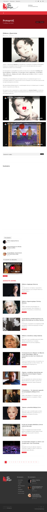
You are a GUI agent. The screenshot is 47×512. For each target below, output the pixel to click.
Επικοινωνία (12, 1)
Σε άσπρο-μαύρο (21, 491)
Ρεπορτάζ (42, 22)
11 (26, 462)
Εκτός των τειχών (21, 493)
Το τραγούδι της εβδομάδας (10, 259)
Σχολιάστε (12, 35)
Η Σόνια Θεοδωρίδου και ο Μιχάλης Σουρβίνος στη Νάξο (37, 488)
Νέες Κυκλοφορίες (21, 485)
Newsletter (18, 1)
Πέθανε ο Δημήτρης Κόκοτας (13, 240)
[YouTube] (40, 1)
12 (28, 462)
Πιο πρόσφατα (8, 237)
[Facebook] (36, 1)
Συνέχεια (24, 293)
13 (31, 462)
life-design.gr (9, 508)
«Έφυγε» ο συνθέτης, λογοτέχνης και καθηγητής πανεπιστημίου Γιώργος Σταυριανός (32, 374)
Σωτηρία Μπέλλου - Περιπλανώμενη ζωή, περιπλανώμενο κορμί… (37, 495)
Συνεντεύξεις (20, 480)
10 (23, 462)
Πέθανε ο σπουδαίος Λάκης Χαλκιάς (32, 335)
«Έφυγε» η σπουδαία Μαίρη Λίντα (31, 407)
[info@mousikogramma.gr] (43, 1)
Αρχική (37, 22)
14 (33, 462)
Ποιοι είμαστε (6, 1)
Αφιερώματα (20, 489)
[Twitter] (38, 1)
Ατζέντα (19, 487)
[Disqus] (23, 183)
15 (36, 462)
